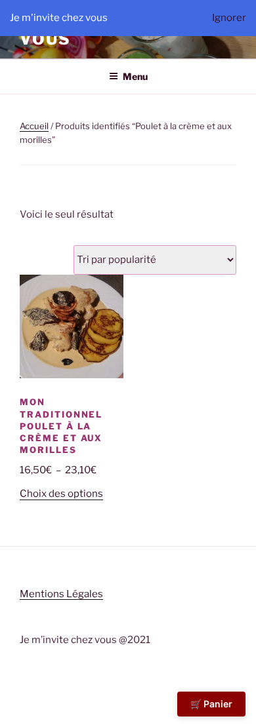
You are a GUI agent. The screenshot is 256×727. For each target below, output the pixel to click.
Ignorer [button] (229, 18)
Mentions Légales (61, 594)
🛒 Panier (211, 703)
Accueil (34, 126)
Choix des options (61, 494)
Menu (135, 76)
